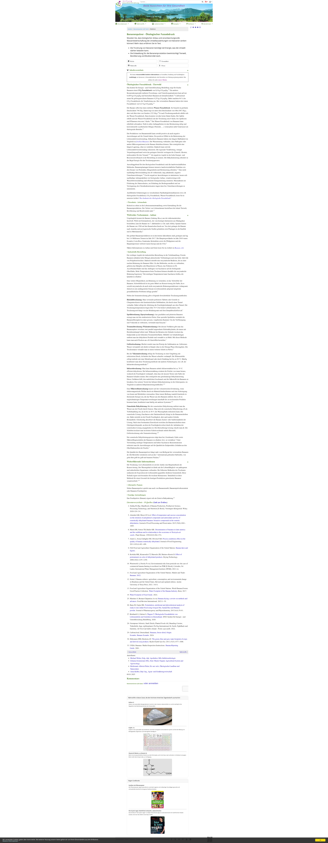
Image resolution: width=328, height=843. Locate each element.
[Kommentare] (191, 27)
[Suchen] (202, 2)
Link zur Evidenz (160, 502)
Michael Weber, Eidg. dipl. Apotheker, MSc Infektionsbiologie (153, 658)
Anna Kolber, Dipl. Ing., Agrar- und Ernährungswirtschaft (151, 671)
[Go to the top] (187, 70)
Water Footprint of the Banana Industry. (163, 591)
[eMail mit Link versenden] (200, 27)
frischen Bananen (142, 141)
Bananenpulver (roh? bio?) (141, 29)
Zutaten (130, 29)
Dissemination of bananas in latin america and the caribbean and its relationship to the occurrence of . (157, 532)
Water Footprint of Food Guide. (141, 595)
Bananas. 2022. (135, 575)
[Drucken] (197, 27)
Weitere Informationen (10, 841)
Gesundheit (132, 652)
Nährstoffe (183, 652)
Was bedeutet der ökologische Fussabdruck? (155, 198)
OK (320, 840)
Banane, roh (179, 248)
